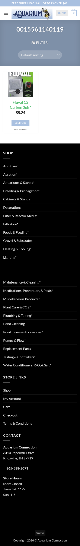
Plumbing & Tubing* (17, 315)
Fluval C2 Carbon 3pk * (20, 105)
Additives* (11, 166)
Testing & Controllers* (19, 357)
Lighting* (9, 257)
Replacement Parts (17, 348)
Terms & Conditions (17, 423)
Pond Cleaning (14, 324)
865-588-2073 (17, 468)
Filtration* (10, 224)
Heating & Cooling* (17, 249)
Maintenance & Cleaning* (22, 282)
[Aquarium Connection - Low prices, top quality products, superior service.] (32, 13)
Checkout (10, 415)
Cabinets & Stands (16, 199)
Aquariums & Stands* (18, 182)
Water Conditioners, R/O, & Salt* (27, 365)
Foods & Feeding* (16, 232)
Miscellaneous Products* (21, 299)
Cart (6, 407)
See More (20, 122)
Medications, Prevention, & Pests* (28, 290)
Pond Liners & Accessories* (23, 332)
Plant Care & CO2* (17, 307)
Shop (61, 13)
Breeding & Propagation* (21, 191)
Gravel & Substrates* (18, 240)
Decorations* (13, 207)
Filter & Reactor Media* (20, 216)
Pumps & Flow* (14, 340)
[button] (5, 13)
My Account (12, 399)
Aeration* (10, 174)
